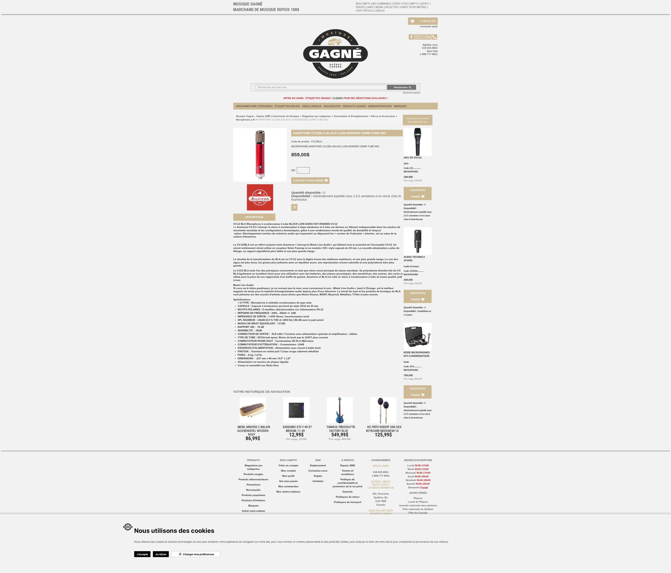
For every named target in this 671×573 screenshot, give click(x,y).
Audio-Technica (411, 266)
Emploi (318, 476)
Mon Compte (363, 3)
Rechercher (401, 87)
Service (360, 7)
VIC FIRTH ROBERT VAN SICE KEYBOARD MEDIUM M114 (384, 428)
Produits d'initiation (253, 500)
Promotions (253, 484)
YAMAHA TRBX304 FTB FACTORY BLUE (341, 428)
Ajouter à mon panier (308, 180)
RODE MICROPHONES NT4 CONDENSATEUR (417, 354)
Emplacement (318, 465)
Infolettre (391, 7)
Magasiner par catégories (254, 106)
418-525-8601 (430, 47)
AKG (406, 163)
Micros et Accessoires (383, 116)
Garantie (347, 491)
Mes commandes (381, 3)
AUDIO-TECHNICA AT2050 (414, 259)
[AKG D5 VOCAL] (418, 142)
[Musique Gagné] (335, 54)
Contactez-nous (317, 470)
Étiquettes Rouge (287, 106)
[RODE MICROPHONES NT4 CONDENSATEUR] (418, 337)
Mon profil (288, 476)
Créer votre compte (405, 3)
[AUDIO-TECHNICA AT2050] (418, 241)
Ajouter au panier (417, 193)
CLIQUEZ (338, 98)
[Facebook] (411, 36)
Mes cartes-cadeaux (288, 491)
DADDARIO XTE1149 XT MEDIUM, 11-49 (297, 428)
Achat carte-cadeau (253, 510)
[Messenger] (423, 36)
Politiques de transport (347, 502)
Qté (293, 170)
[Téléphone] (434, 36)
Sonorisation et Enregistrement (351, 116)
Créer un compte (288, 465)
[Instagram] (417, 36)
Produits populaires (253, 495)
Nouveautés (332, 106)
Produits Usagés (354, 106)
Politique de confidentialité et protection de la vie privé (347, 483)
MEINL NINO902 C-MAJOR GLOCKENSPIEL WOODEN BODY (253, 430)
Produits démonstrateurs (253, 479)
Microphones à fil (245, 119)
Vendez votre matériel (413, 7)
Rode (406, 362)
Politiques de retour (347, 496)
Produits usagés (253, 474)
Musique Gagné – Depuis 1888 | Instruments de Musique (267, 116)
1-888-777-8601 (429, 54)
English (380, 10)
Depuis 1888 (347, 465)
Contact (424, 3)
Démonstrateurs (380, 106)
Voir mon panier (288, 481)
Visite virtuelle (365, 10)
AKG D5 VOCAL (413, 157)
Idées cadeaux (312, 106)
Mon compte (288, 470)
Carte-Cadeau (375, 7)
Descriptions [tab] (254, 217)
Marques (400, 106)
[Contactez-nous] (429, 36)
